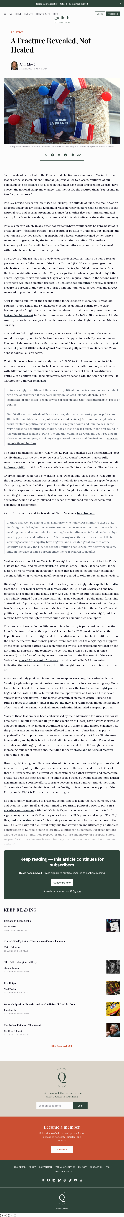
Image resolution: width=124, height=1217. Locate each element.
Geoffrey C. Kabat (13, 1031)
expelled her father (107, 584)
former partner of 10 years (44, 589)
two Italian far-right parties (98, 688)
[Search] (10, 14)
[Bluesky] (59, 1180)
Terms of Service (65, 1167)
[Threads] (65, 1180)
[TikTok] (70, 1180)
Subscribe (113, 14)
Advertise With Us (61, 1171)
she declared (30, 184)
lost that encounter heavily (83, 282)
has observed (86, 513)
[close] (120, 3)
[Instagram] (81, 1180)
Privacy (82, 1167)
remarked (39, 380)
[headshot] (14, 65)
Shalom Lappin (11, 968)
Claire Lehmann (12, 947)
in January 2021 (14, 467)
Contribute (43, 14)
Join (80, 1105)
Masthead (20, 1167)
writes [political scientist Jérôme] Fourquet (64, 419)
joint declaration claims (26, 820)
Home (18, 14)
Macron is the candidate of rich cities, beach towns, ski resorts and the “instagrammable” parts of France (63, 399)
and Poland (56, 702)
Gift (55, 14)
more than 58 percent (95, 207)
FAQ (108, 1167)
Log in (100, 14)
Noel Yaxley (10, 989)
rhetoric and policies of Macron (91, 750)
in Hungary (30, 702)
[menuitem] (18, 14)
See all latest (62, 1045)
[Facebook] (48, 1180)
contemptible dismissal (53, 566)
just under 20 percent (18, 315)
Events (28, 14)
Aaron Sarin (10, 926)
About (32, 1167)
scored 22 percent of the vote (38, 660)
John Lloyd (27, 64)
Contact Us (96, 1167)
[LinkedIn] (54, 1180)
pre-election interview (19, 810)
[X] (43, 1180)
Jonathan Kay (11, 1010)
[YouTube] (75, 1180)
